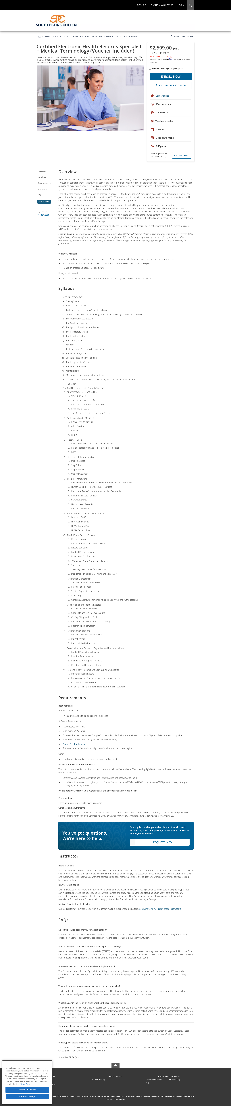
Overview (42, 171)
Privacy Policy (119, 1099)
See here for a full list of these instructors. (160, 908)
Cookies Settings (27, 1096)
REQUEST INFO (181, 155)
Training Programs (51, 36)
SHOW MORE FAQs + (68, 1057)
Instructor (43, 189)
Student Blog (174, 1079)
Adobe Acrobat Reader (74, 744)
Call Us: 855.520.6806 (182, 36)
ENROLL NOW (170, 76)
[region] (27, 1082)
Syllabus (42, 177)
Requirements (44, 183)
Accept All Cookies (27, 1089)
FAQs (40, 195)
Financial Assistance (154, 1079)
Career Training (98, 1079)
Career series (162, 95)
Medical (65, 36)
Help (147, 1082)
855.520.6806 (43, 215)
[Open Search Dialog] (190, 5)
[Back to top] (115, 1075)
